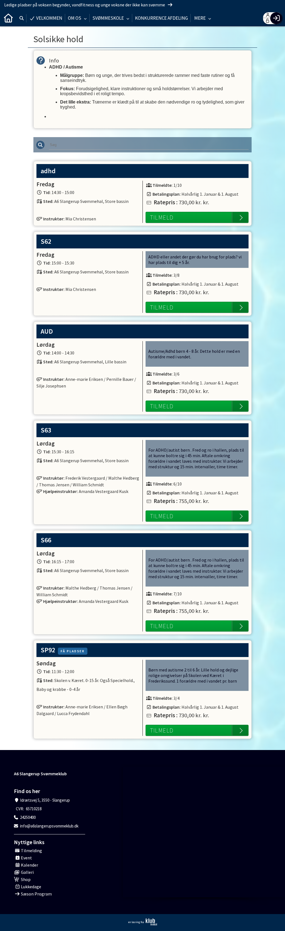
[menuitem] (8, 18)
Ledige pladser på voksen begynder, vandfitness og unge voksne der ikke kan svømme (85, 4)
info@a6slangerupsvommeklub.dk (49, 826)
